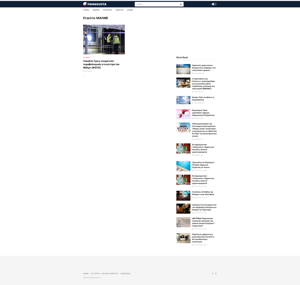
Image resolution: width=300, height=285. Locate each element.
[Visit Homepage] (94, 4)
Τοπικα (86, 10)
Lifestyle (119, 10)
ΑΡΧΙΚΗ (86, 273)
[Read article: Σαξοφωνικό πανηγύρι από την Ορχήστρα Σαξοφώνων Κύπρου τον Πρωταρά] (183, 209)
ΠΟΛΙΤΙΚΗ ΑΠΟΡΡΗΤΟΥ (110, 273)
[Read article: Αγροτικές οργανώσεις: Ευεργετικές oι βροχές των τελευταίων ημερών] (183, 69)
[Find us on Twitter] (216, 273)
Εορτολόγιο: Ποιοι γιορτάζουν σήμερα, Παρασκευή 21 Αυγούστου (203, 112)
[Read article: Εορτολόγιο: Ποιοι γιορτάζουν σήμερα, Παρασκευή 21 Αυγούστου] (183, 114)
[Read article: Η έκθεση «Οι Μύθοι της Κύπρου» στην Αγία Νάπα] (183, 196)
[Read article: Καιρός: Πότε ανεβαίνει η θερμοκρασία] (183, 101)
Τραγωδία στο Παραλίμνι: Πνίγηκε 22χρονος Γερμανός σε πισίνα (203, 164)
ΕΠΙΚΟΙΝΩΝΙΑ (125, 273)
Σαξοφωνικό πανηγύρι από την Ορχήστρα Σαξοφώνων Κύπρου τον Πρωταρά (204, 207)
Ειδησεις (96, 10)
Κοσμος (86, 57)
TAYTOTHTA (95, 273)
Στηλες (130, 10)
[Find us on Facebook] (212, 273)
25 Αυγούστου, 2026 (200, 170)
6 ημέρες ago (198, 118)
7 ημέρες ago (198, 139)
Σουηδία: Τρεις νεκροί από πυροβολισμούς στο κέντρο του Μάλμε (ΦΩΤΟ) (101, 64)
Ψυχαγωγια (107, 10)
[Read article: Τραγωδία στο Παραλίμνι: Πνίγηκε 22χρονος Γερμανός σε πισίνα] (183, 166)
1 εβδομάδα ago (199, 73)
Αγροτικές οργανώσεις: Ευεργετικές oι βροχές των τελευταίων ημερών (204, 67)
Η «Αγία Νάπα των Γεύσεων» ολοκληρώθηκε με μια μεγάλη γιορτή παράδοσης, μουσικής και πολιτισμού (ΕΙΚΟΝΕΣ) (203, 84)
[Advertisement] (196, 33)
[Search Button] (181, 4)
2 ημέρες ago (198, 92)
